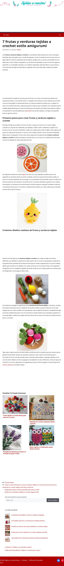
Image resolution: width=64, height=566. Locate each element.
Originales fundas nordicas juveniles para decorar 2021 (22, 490)
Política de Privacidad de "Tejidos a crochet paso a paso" (22, 550)
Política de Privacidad (35, 560)
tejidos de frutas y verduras (24, 487)
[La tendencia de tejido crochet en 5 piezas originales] (7, 516)
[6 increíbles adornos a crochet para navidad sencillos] (7, 522)
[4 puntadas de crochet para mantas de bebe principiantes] (7, 539)
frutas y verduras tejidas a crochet (32, 485)
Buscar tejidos (52, 500)
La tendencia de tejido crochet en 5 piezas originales (27, 515)
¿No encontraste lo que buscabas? (16, 497)
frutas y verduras (8, 365)
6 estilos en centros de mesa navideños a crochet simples (29, 526)
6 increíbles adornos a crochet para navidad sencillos (28, 521)
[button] (59, 35)
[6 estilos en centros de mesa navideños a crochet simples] (7, 528)
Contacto (24, 560)
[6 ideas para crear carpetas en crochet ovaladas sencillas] (7, 534)
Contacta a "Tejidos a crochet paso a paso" (18, 547)
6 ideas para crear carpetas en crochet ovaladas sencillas (29, 532)
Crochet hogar (9, 482)
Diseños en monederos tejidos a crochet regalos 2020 (22, 492)
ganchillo (29, 111)
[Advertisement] (32, 20)
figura (24, 174)
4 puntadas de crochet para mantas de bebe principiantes (29, 538)
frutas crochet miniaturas (13, 485)
